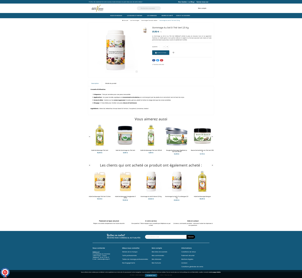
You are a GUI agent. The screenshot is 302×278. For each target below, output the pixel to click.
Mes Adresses (156, 259)
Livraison (184, 263)
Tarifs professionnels (129, 255)
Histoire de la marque (129, 252)
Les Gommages (152, 15)
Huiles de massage (116, 15)
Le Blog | (191, 2)
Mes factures (156, 263)
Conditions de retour (188, 252)
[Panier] (208, 8)
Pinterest (161, 60)
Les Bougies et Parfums (134, 15)
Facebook (153, 60)
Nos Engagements (128, 263)
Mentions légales (187, 259)
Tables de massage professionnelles (135, 259)
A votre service (151, 221)
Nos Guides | (183, 2)
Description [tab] (95, 83)
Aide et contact (193, 221)
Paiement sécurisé (187, 255)
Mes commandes (158, 255)
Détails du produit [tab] (110, 83)
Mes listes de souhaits (159, 252)
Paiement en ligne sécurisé (109, 221)
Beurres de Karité (167, 15)
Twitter (157, 60)
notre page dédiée (215, 272)
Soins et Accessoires (183, 15)
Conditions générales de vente (192, 267)
